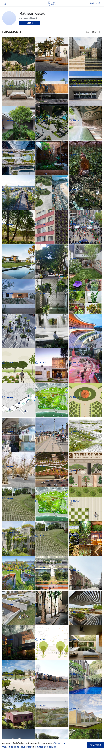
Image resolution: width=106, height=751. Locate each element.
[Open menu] (4, 3)
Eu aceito (95, 745)
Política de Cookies (45, 747)
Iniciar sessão (95, 3)
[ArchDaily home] (51, 3)
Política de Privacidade (20, 747)
